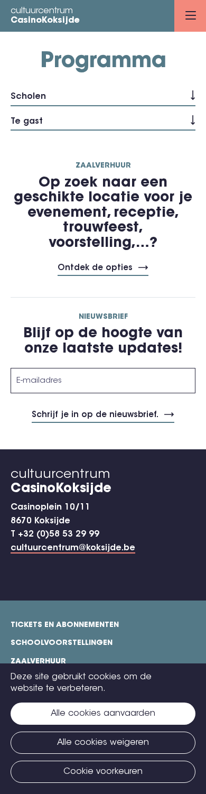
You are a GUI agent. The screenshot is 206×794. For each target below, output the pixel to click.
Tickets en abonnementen (65, 625)
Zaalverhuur (38, 662)
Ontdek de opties (95, 268)
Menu (190, 16)
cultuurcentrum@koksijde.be (73, 548)
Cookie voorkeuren (103, 772)
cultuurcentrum (45, 16)
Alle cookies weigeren (103, 742)
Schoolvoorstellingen (62, 643)
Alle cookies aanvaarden (103, 713)
